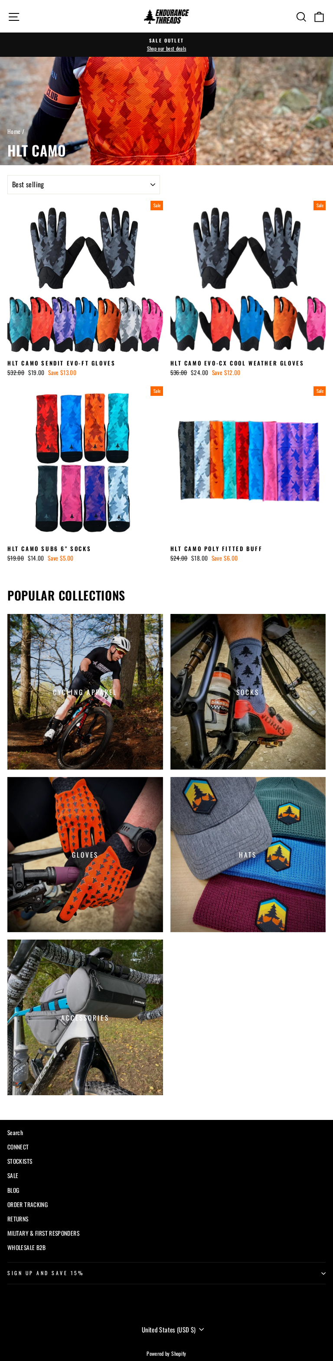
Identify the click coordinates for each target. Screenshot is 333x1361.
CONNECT (18, 1146)
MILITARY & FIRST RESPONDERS (43, 1233)
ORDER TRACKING (27, 1204)
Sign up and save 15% (45, 1272)
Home (13, 131)
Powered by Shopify (166, 1353)
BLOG (13, 1190)
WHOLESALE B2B (26, 1247)
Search (15, 1132)
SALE (12, 1175)
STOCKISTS (19, 1161)
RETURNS (18, 1218)
